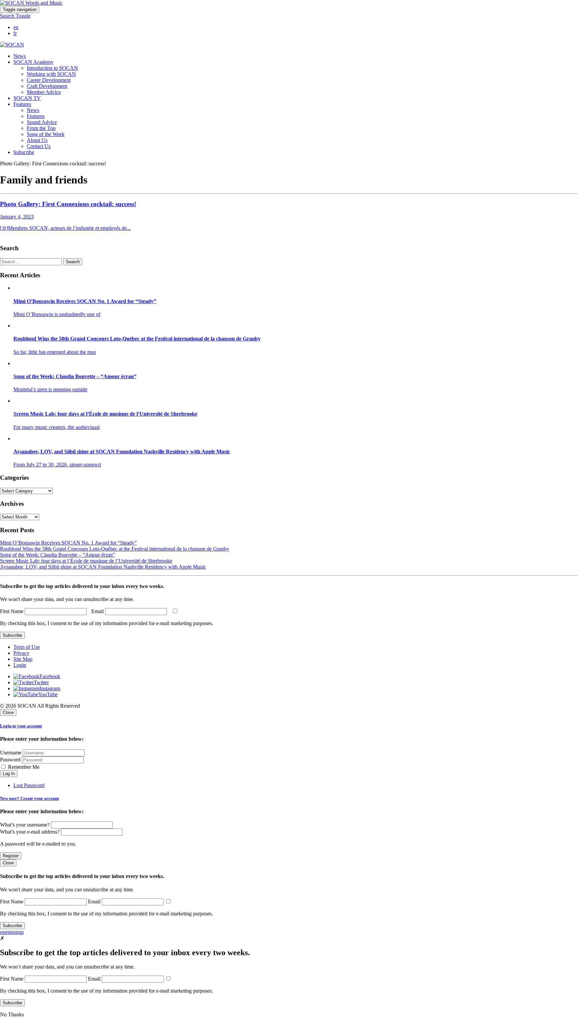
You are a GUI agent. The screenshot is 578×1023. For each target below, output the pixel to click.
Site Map (22, 659)
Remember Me (23, 767)
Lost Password (28, 785)
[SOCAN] (12, 44)
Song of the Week (46, 134)
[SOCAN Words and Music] (31, 3)
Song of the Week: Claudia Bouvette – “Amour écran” (57, 555)
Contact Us (39, 146)
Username (10, 752)
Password (10, 759)
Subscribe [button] (23, 152)
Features (35, 116)
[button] (15, 16)
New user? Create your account (29, 798)
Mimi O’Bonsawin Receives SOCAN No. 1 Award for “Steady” (68, 543)
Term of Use (26, 647)
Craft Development (47, 86)
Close (8, 712)
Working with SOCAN (51, 74)
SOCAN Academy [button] (33, 62)
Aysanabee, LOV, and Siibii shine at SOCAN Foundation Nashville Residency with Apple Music (103, 567)
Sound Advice (42, 122)
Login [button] (19, 665)
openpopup (12, 932)
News (19, 56)
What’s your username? (25, 825)
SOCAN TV (27, 98)
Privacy (21, 653)
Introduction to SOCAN (52, 68)
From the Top (41, 128)
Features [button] (22, 104)
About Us (37, 140)
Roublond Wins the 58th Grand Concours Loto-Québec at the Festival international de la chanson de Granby (114, 549)
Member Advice (44, 92)
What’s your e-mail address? (30, 832)
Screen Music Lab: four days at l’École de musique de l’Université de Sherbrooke (86, 561)
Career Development (49, 80)
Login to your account (21, 725)
